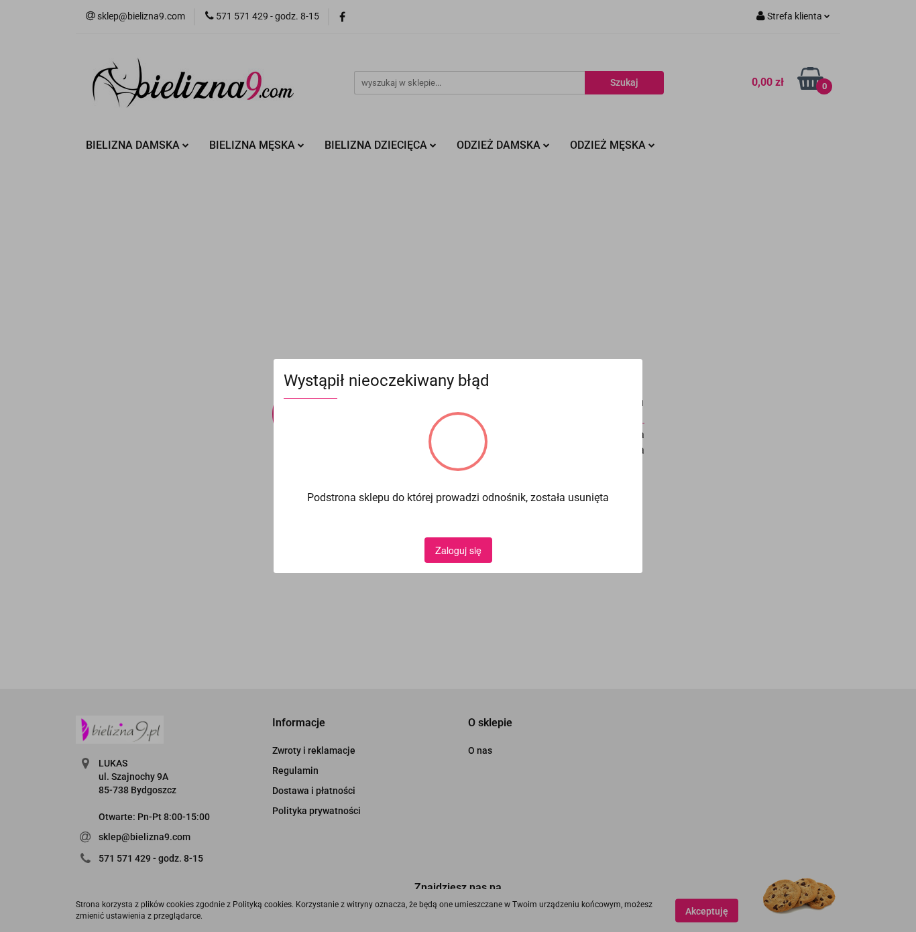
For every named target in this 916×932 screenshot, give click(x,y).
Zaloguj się (458, 550)
